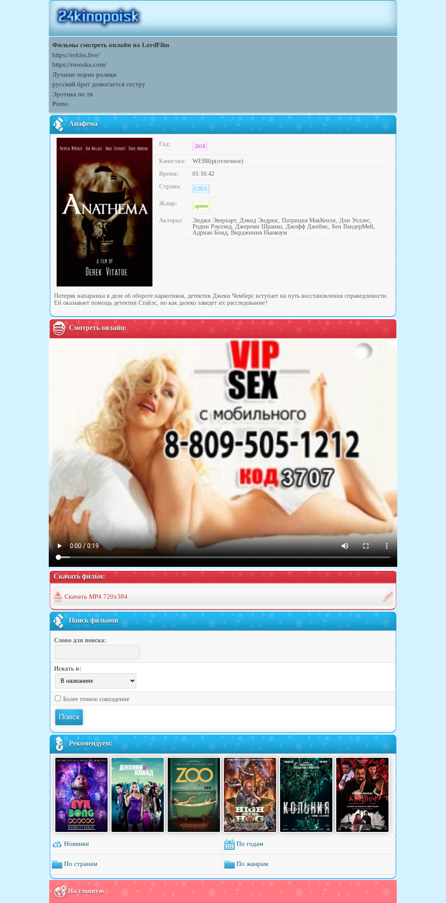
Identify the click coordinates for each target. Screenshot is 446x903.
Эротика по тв (72, 94)
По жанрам (251, 864)
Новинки (75, 844)
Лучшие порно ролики (84, 74)
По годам (249, 844)
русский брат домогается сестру (98, 84)
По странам (80, 864)
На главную (86, 890)
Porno (60, 103)
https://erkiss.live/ (76, 54)
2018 (200, 146)
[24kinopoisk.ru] (223, 17)
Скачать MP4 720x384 (96, 596)
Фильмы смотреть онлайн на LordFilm (110, 44)
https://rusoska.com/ (79, 64)
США (201, 189)
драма (201, 206)
